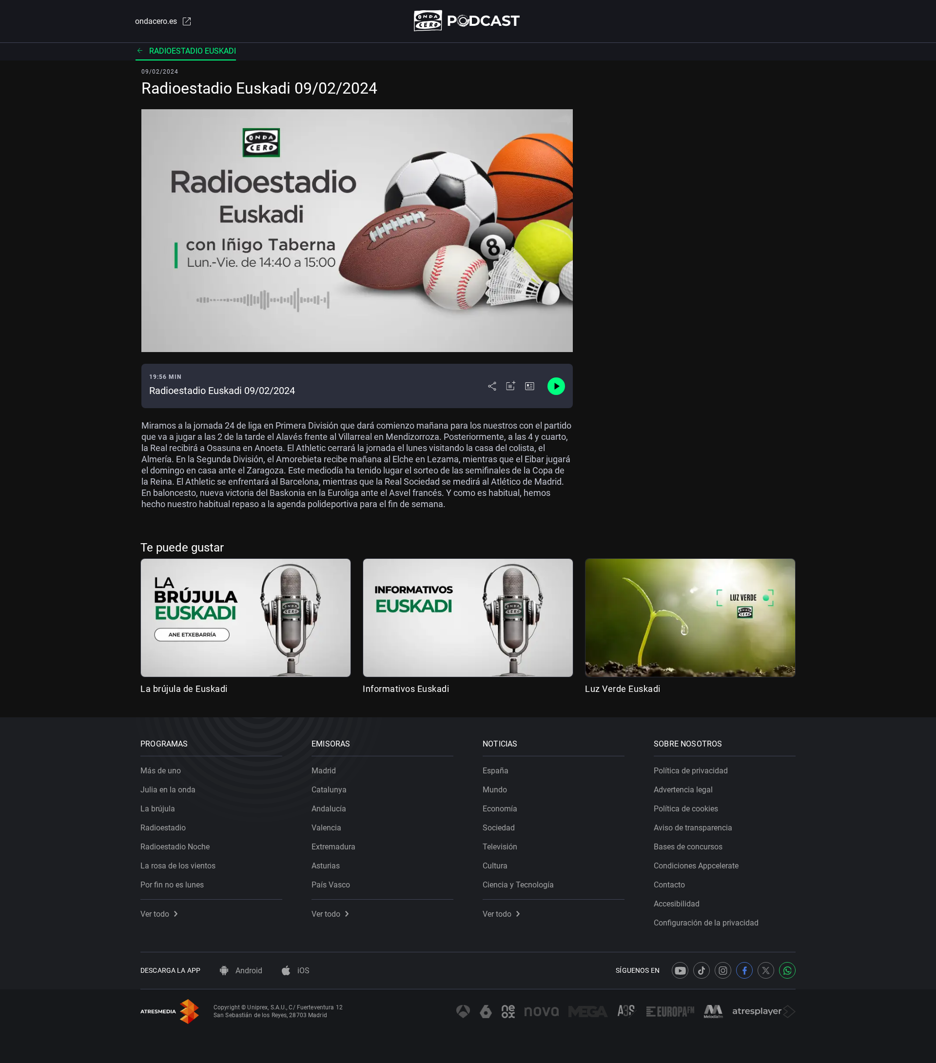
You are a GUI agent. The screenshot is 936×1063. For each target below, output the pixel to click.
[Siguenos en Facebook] (744, 970)
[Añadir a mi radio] (511, 386)
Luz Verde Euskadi (623, 689)
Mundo (495, 789)
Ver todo (154, 914)
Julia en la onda (167, 789)
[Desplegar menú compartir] (492, 386)
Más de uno (160, 770)
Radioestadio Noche (175, 846)
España (495, 770)
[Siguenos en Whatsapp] (787, 970)
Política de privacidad (691, 770)
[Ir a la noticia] (530, 386)
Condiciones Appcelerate (696, 865)
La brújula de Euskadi (184, 689)
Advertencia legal (683, 789)
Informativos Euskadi (406, 689)
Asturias (326, 865)
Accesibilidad (677, 903)
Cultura (495, 865)
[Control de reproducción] (556, 386)
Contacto (669, 884)
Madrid (324, 770)
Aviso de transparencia (693, 827)
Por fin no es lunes (172, 884)
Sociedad (499, 827)
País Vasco (331, 884)
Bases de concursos (688, 846)
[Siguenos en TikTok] (701, 970)
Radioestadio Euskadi (192, 51)
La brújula (157, 808)
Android (248, 970)
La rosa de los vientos (177, 865)
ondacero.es (156, 21)
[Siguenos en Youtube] (680, 970)
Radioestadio (163, 827)
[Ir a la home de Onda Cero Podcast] (468, 21)
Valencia (326, 827)
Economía (500, 808)
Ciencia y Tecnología (518, 884)
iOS (302, 970)
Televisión (500, 846)
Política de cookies (686, 808)
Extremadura (333, 846)
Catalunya (329, 789)
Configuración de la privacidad (706, 922)
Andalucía (329, 808)
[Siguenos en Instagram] (723, 970)
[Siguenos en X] (766, 970)
